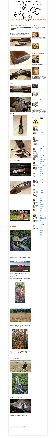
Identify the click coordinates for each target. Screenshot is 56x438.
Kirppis (40, 175)
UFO (40, 228)
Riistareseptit (19, 21)
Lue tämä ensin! (15, 21)
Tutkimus (41, 226)
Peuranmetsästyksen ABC (30, 21)
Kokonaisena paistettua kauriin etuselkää (36, 220)
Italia (40, 163)
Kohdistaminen (41, 176)
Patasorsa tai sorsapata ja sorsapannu (36, 162)
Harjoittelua (41, 157)
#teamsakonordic (41, 146)
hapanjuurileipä (41, 155)
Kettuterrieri (41, 173)
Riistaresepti (41, 208)
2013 (40, 124)
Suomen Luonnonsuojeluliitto (42, 218)
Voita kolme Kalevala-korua (36, 152)
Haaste (40, 153)
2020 (40, 129)
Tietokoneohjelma (41, 224)
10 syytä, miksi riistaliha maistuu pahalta (36, 158)
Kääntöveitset (41, 180)
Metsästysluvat (41, 190)
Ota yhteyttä (24, 21)
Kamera (41, 169)
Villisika (41, 232)
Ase (40, 148)
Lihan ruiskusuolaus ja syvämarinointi (36, 204)
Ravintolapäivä (41, 204)
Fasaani (41, 150)
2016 (40, 126)
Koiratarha (41, 179)
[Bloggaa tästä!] (23, 426)
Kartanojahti (41, 171)
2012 (40, 123)
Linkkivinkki (41, 184)
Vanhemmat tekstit (26, 429)
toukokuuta (42, 133)
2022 (40, 141)
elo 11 (41, 135)
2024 (40, 142)
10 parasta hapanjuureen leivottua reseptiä (36, 138)
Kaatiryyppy (41, 167)
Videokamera (41, 230)
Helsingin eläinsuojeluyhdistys (43, 159)
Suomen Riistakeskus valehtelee (36, 172)
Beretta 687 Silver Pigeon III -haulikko (18, 25)
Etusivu (10, 21)
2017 (40, 127)
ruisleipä (41, 210)
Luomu (40, 185)
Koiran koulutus (41, 178)
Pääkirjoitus (41, 202)
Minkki (40, 194)
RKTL (40, 209)
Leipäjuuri (41, 182)
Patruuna (41, 198)
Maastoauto (41, 186)
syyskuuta (42, 138)
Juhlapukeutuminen (42, 165)
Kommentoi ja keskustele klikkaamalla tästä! (16, 426)
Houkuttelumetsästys (42, 161)
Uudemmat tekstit (11, 428)
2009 (40, 121)
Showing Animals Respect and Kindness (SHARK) (43, 214)
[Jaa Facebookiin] (24, 426)
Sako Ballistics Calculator (36, 127)
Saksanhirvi (41, 212)
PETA (40, 200)
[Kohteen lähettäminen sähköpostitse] (22, 426)
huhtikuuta (42, 132)
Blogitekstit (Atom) (12, 430)
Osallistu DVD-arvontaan (36, 143)
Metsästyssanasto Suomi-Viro (38, 21)
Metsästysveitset (41, 192)
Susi (40, 220)
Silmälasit (41, 215)
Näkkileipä (41, 196)
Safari (40, 211)
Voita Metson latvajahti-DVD (36, 189)
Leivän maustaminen (42, 183)
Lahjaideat (41, 181)
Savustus (41, 213)
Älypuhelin (41, 234)
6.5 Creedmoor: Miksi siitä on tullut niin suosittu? (37, 167)
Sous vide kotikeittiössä (36, 132)
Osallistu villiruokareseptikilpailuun (37, 148)
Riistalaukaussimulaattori (42, 206)
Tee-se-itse (41, 222)
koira (40, 177)
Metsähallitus (41, 188)
